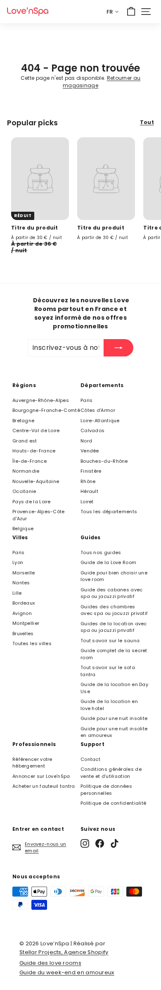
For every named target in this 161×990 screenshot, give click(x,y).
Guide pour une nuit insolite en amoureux (113, 732)
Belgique (22, 528)
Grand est (24, 441)
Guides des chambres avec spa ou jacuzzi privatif (114, 610)
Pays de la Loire (31, 501)
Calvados (92, 430)
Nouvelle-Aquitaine (35, 481)
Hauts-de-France (34, 450)
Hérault (89, 491)
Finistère (91, 471)
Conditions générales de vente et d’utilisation (111, 773)
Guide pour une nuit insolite (113, 718)
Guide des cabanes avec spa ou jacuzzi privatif (111, 593)
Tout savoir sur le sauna (110, 640)
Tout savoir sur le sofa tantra (107, 671)
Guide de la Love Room (108, 562)
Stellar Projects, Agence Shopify (64, 952)
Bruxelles (23, 633)
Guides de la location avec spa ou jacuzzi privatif (113, 627)
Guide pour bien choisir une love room (113, 576)
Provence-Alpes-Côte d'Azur (38, 515)
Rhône (88, 481)
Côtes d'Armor (97, 410)
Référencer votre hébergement (32, 763)
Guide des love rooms (50, 963)
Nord (86, 441)
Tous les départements (108, 511)
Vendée (89, 450)
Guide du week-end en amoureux (66, 972)
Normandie (26, 471)
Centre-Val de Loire (36, 430)
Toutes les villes (32, 643)
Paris (86, 400)
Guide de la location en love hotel (109, 705)
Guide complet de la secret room (113, 654)
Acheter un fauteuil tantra (43, 786)
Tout (147, 122)
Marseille (23, 572)
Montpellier (25, 623)
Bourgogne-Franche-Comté (46, 410)
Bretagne (23, 420)
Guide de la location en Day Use (114, 688)
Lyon (17, 562)
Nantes (21, 582)
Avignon (22, 613)
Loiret (87, 501)
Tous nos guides (100, 552)
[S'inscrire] (118, 347)
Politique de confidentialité (113, 803)
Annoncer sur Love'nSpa (41, 776)
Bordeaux (23, 603)
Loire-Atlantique (100, 420)
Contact (90, 759)
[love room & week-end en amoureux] (27, 11)
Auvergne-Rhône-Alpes (40, 400)
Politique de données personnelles (106, 789)
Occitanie (24, 491)
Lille (17, 593)
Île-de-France (29, 461)
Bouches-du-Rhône (104, 461)
